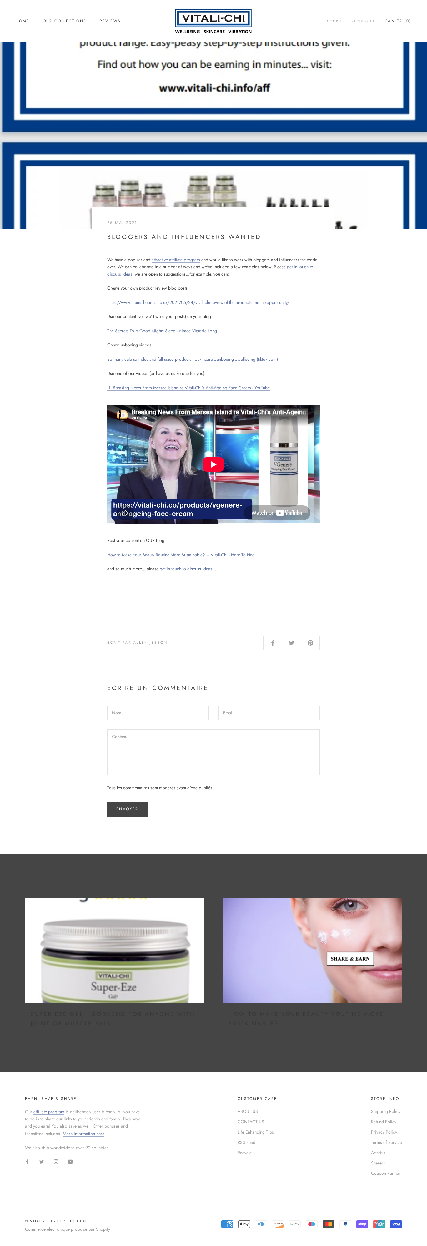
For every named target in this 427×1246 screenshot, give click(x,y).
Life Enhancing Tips (256, 1132)
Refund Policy (383, 1122)
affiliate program (48, 1112)
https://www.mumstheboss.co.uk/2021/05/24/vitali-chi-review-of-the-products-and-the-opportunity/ (198, 302)
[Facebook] (27, 1161)
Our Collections (65, 21)
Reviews (110, 21)
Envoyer (127, 809)
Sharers (378, 1163)
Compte (335, 21)
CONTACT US (251, 1122)
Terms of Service (386, 1142)
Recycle (245, 1152)
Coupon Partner (385, 1173)
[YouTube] (70, 1161)
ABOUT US (248, 1111)
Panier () (398, 21)
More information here (83, 1133)
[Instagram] (56, 1161)
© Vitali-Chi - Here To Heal (56, 1221)
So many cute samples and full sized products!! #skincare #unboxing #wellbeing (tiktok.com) (192, 359)
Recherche (363, 21)
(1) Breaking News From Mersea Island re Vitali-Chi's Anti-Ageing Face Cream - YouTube (188, 388)
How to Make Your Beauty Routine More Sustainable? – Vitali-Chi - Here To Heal (181, 555)
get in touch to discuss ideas (186, 569)
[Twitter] (41, 1161)
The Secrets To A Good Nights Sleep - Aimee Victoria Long (162, 331)
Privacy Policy (384, 1132)
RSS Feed (246, 1142)
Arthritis (378, 1152)
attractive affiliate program (176, 259)
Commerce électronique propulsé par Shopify (67, 1229)
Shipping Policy (385, 1111)
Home (23, 21)
